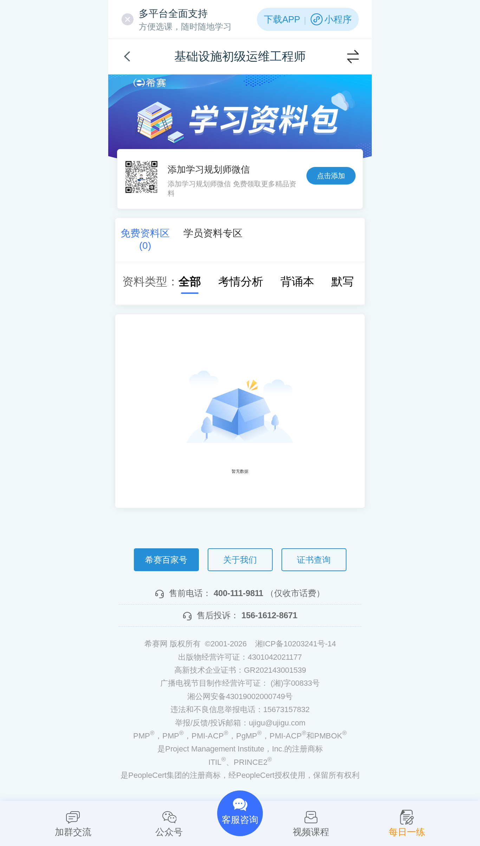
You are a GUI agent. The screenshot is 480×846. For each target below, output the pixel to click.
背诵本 (297, 281)
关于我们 (240, 559)
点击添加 (331, 176)
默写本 (348, 281)
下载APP (282, 19)
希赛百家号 (166, 559)
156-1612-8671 (269, 615)
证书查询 (314, 559)
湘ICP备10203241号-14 (295, 643)
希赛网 (150, 82)
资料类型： (150, 281)
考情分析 (240, 281)
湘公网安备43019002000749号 (240, 696)
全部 (190, 281)
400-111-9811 (238, 593)
